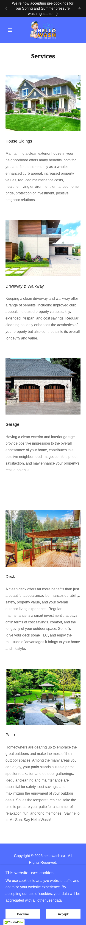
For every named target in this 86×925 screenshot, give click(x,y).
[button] (11, 30)
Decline (23, 914)
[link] (43, 30)
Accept (63, 914)
